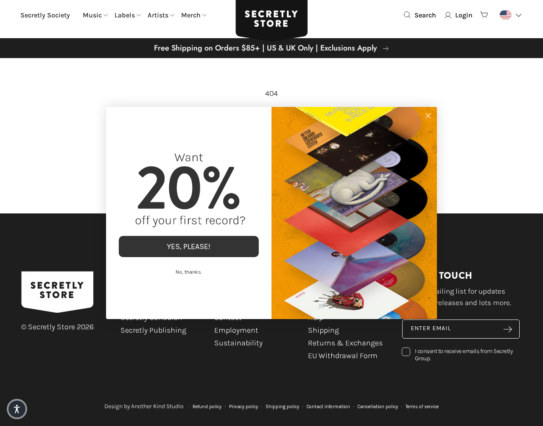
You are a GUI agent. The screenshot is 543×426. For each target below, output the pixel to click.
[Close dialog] (428, 115)
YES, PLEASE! (188, 246)
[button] (17, 409)
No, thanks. (189, 272)
